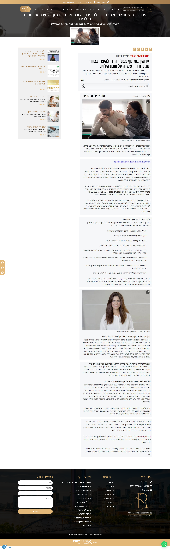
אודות (105, 9)
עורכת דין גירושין (84, 514)
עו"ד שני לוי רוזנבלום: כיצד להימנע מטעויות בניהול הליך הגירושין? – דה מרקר (34, 53)
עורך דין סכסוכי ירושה (82, 506)
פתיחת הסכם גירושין (37, 111)
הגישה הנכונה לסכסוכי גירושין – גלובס (33, 67)
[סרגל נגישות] (4, 547)
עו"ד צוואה (87, 525)
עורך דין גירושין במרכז (82, 522)
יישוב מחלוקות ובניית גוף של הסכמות (76, 482)
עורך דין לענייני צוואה (82, 518)
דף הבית (115, 9)
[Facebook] (2, 262)
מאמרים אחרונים (65, 9)
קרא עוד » (42, 59)
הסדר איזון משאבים (83, 498)
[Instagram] (2, 267)
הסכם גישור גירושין (38, 96)
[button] (150, 49)
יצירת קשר (39, 9)
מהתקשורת (95, 9)
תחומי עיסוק (81, 9)
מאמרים (50, 9)
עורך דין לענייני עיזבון (36, 126)
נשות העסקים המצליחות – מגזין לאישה (34, 82)
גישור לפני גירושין (84, 510)
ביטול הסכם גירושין (83, 502)
